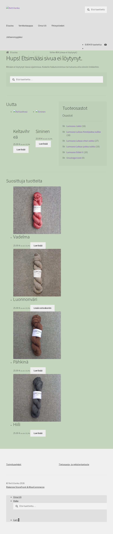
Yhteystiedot (57, 25)
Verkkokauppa (26, 25)
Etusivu (10, 25)
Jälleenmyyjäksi (14, 37)
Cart (16, 519)
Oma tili (42, 25)
